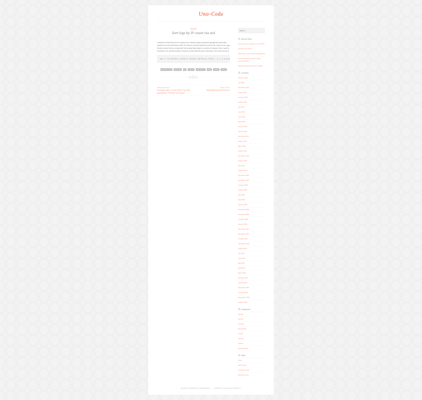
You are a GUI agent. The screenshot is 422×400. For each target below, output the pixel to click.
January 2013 (242, 126)
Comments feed (243, 370)
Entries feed (242, 365)
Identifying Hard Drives (218, 89)
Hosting (241, 324)
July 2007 (241, 253)
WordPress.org (243, 375)
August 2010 (242, 161)
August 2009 (242, 190)
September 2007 (244, 244)
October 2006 (243, 292)
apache (178, 69)
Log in (240, 360)
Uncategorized (243, 348)
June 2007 (241, 258)
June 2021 (241, 112)
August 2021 (242, 102)
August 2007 (242, 248)
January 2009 (242, 205)
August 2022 (242, 92)
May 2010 (241, 166)
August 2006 (242, 302)
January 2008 (242, 224)
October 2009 (243, 185)
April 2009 (241, 200)
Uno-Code (211, 13)
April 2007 (241, 268)
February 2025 (243, 78)
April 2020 (241, 122)
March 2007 (242, 273)
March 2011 (242, 146)
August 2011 (242, 141)
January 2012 (242, 131)
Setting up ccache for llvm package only (251, 54)
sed (209, 69)
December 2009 (243, 175)
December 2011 (243, 136)
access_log (166, 69)
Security (241, 338)
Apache (193, 29)
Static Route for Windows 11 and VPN (251, 44)
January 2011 (242, 151)
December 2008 (243, 209)
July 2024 (241, 83)
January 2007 (242, 283)
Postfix (240, 334)
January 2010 (242, 170)
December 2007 (243, 229)
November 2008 (243, 214)
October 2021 (243, 97)
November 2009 (243, 180)
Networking (242, 329)
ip (185, 69)
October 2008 (243, 219)
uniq (224, 69)
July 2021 (241, 107)
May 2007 (241, 263)
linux (191, 69)
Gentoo (240, 319)
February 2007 (243, 278)
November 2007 (243, 234)
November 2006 (243, 287)
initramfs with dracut (245, 49)
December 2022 (243, 87)
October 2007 (243, 239)
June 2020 (241, 117)
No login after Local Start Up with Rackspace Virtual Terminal (173, 90)
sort (216, 69)
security (201, 69)
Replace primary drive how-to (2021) (250, 66)
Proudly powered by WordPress (195, 388)
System (240, 343)
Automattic (235, 388)
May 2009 (241, 195)
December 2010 (243, 156)
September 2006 (244, 297)
